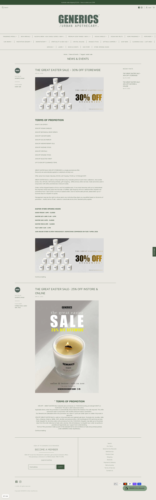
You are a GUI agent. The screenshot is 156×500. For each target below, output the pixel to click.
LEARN (60, 47)
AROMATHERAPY (41, 41)
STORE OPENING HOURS (101, 47)
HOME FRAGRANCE (133, 36)
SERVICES (50, 47)
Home (65, 54)
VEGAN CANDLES (100, 36)
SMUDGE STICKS (94, 41)
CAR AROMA (7, 41)
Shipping (109, 457)
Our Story (110, 446)
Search (6, 7)
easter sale (18, 86)
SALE (19, 307)
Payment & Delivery (110, 462)
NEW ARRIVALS (25, 36)
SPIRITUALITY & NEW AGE (59, 41)
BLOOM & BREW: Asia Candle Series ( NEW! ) (49, 36)
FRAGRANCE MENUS (9, 36)
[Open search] (3, 7)
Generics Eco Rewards (109, 449)
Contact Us (109, 470)
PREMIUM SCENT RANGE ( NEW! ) (78, 36)
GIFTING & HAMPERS (109, 41)
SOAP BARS (124, 41)
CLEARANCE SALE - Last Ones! (142, 41)
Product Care (110, 454)
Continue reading (40, 277)
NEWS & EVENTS (73, 47)
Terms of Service (110, 468)
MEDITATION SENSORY (23, 41)
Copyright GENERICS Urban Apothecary (26, 491)
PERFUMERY (148, 36)
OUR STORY (86, 47)
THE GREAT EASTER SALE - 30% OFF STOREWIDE (68, 70)
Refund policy (109, 465)
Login (149, 7)
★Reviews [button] (154, 251)
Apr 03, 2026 (39, 73)
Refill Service (109, 451)
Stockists (109, 459)
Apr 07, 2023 (39, 296)
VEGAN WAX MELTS (117, 36)
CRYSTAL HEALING (78, 41)
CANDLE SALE (19, 305)
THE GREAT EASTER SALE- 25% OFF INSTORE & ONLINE (131, 84)
